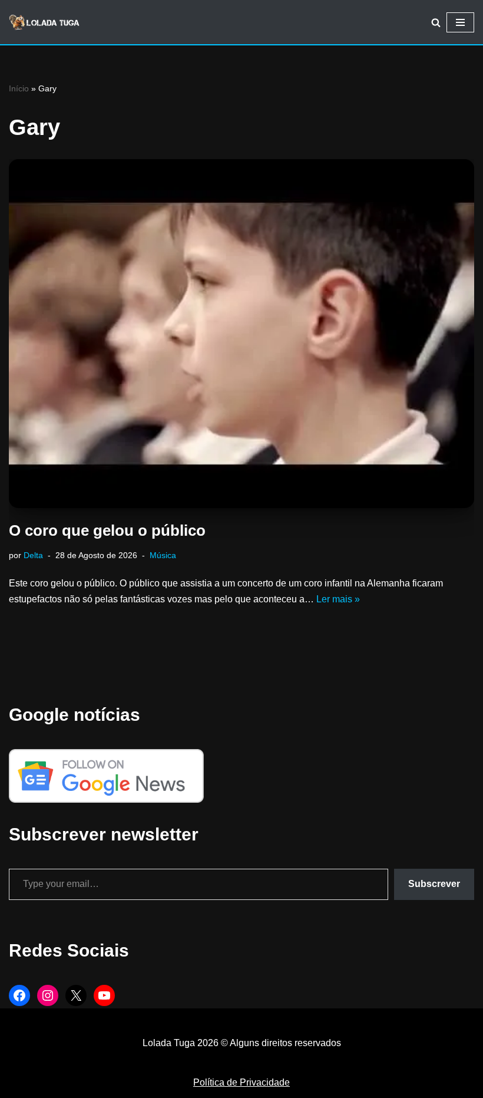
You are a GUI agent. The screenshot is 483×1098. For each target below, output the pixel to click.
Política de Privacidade (241, 1082)
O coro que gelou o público (107, 530)
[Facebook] (19, 995)
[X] (76, 995)
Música (163, 555)
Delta (33, 555)
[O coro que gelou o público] (241, 334)
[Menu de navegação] (460, 22)
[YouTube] (104, 995)
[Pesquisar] (436, 22)
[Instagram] (47, 995)
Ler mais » (338, 599)
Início (19, 88)
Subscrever (434, 884)
